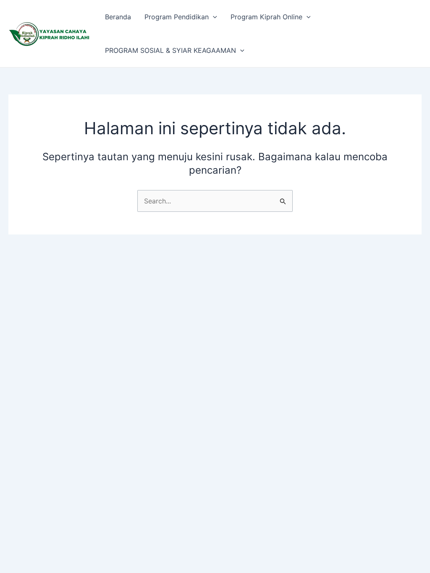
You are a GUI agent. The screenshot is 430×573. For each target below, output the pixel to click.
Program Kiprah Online (266, 17)
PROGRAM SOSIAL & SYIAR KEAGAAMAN (170, 50)
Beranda (118, 17)
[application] (213, 17)
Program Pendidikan (176, 17)
